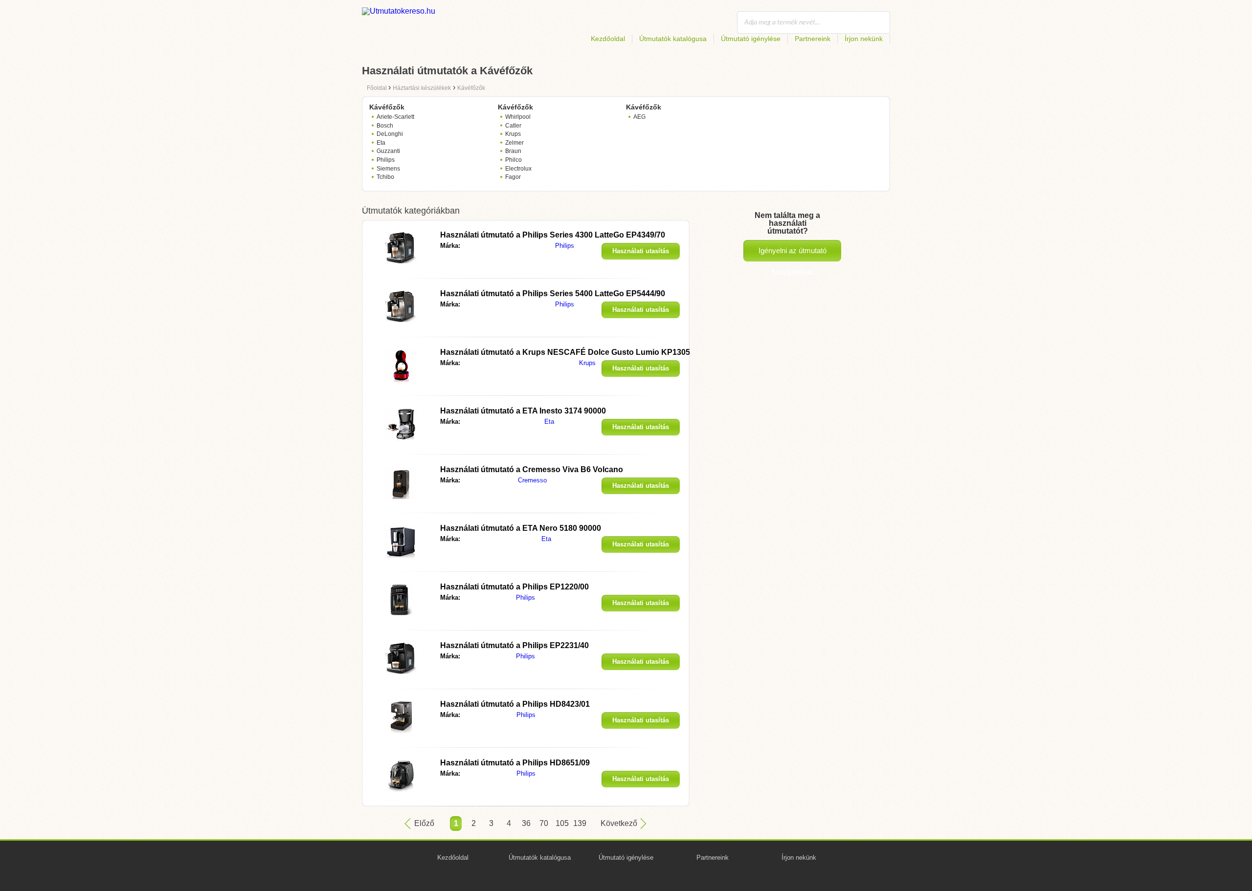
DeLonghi (390, 133)
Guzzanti (388, 151)
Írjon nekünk (864, 39)
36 (526, 823)
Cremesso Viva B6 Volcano (531, 469)
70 (543, 823)
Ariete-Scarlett (395, 116)
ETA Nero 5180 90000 (520, 528)
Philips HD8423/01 (515, 704)
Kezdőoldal (608, 39)
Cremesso (532, 480)
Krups (513, 133)
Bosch (385, 125)
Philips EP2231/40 (514, 645)
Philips (386, 159)
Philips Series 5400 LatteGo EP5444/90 (552, 293)
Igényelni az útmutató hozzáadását (793, 253)
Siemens (388, 168)
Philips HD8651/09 (515, 763)
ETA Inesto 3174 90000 (523, 411)
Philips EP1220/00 (514, 587)
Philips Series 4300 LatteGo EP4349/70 (552, 235)
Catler (513, 125)
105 (561, 823)
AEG (639, 116)
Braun (513, 151)
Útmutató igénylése (751, 39)
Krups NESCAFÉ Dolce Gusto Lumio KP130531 (569, 352)
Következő (619, 823)
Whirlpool (518, 116)
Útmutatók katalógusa (673, 39)
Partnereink (812, 39)
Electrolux (518, 168)
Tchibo (385, 177)
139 (579, 823)
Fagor (513, 177)
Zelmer (514, 142)
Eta (381, 142)
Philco (513, 159)
